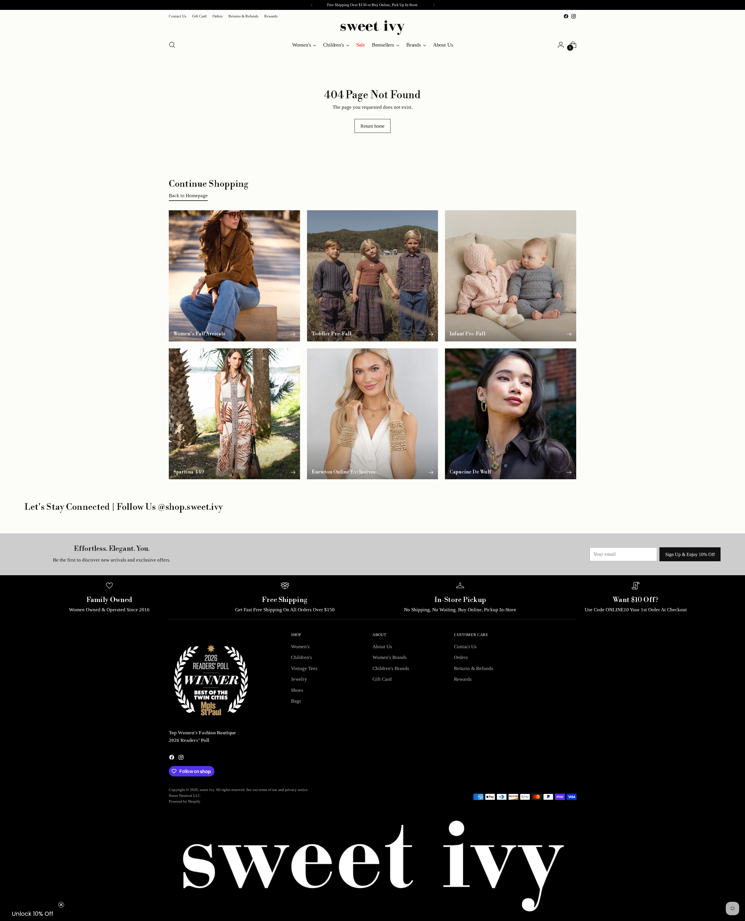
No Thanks (559, 516)
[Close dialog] (737, 7)
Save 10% (559, 496)
